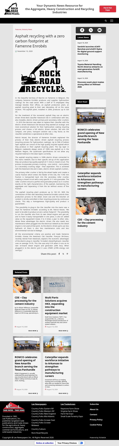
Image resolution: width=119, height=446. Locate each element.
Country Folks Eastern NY (42, 408)
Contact (93, 414)
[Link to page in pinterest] (67, 254)
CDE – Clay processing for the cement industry (25, 300)
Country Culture (38, 429)
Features (18, 29)
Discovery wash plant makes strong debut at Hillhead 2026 (91, 84)
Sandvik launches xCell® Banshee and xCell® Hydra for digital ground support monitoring (90, 50)
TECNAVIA (102, 438)
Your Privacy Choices (67, 443)
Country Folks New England (43, 413)
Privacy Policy (96, 420)
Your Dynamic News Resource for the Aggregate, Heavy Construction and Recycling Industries (59, 9)
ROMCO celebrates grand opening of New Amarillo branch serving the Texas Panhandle (26, 363)
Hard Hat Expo (108, 9)
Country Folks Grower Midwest (41, 423)
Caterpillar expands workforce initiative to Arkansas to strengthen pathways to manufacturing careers (57, 366)
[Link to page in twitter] (63, 254)
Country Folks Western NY (42, 411)
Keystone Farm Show (70, 408)
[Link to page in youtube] (100, 30)
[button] (106, 21)
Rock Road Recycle (39, 433)
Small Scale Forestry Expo (72, 416)
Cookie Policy (96, 425)
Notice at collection (45, 443)
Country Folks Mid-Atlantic (43, 416)
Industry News (27, 29)
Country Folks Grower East (43, 420)
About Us (94, 409)
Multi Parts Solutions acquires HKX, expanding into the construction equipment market (56, 305)
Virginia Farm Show (69, 411)
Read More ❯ (33, 331)
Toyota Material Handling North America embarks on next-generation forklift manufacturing (90, 68)
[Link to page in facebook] (59, 254)
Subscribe (94, 404)
